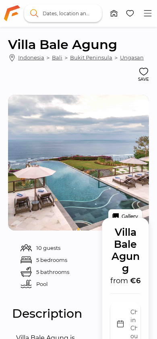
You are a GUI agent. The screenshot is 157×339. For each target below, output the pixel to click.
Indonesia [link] (31, 57)
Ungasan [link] (132, 57)
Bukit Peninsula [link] (91, 57)
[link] (12, 13)
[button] (114, 13)
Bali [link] (57, 57)
